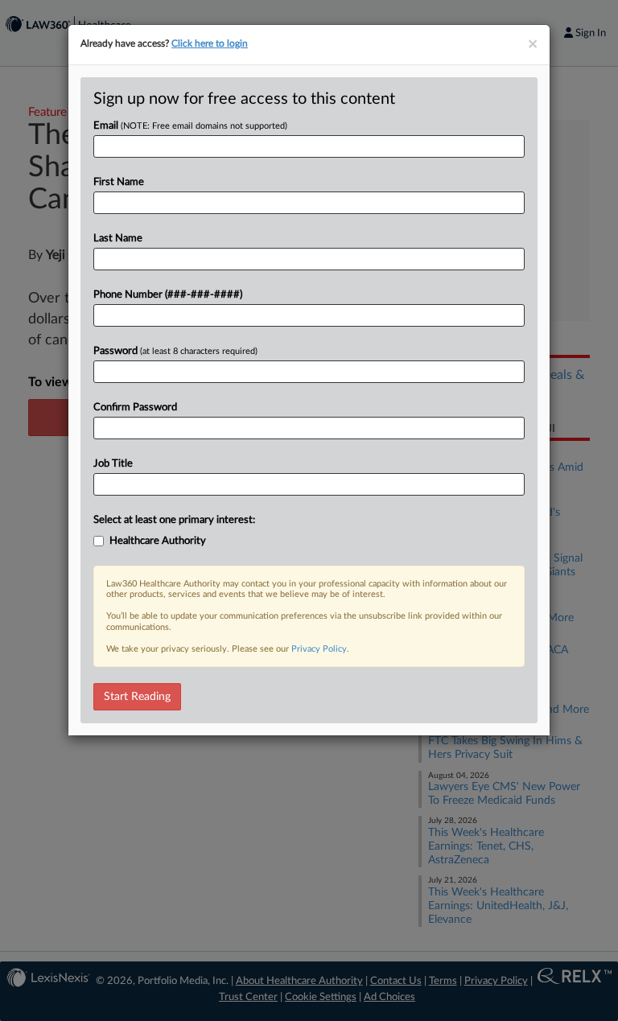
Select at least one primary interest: (174, 520)
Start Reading (137, 696)
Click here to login (209, 43)
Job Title (113, 464)
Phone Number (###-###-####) (167, 295)
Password (175, 351)
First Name (118, 182)
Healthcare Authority (157, 541)
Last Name (117, 238)
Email (190, 126)
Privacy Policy (319, 648)
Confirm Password (135, 407)
